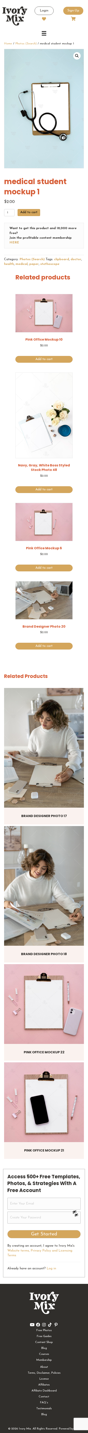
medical (22, 264)
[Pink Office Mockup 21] (44, 1102)
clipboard (61, 259)
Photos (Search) (26, 43)
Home (8, 43)
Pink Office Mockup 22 (44, 1052)
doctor (76, 259)
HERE (14, 242)
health (9, 264)
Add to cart (28, 212)
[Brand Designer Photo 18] (44, 886)
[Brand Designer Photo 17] (44, 748)
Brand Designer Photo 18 (44, 954)
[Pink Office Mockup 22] (44, 1004)
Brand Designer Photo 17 (44, 816)
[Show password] (76, 1212)
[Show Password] (76, 1216)
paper (34, 264)
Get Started (44, 1234)
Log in (51, 1268)
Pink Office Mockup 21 (44, 1150)
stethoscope (49, 264)
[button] (77, 56)
